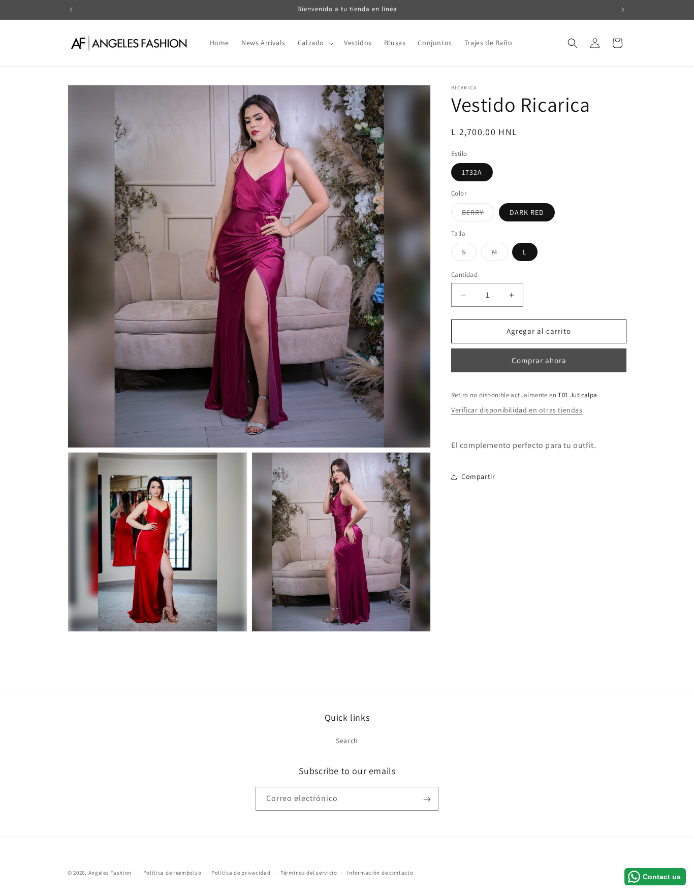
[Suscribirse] (427, 799)
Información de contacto (380, 872)
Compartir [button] (478, 476)
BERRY (478, 214)
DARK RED (527, 212)
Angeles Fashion (110, 872)
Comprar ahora (539, 360)
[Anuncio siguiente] (623, 9)
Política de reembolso (172, 872)
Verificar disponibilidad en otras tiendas (517, 410)
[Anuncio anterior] (71, 9)
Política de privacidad (240, 872)
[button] (315, 42)
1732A (472, 172)
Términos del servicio (308, 872)
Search (347, 740)
